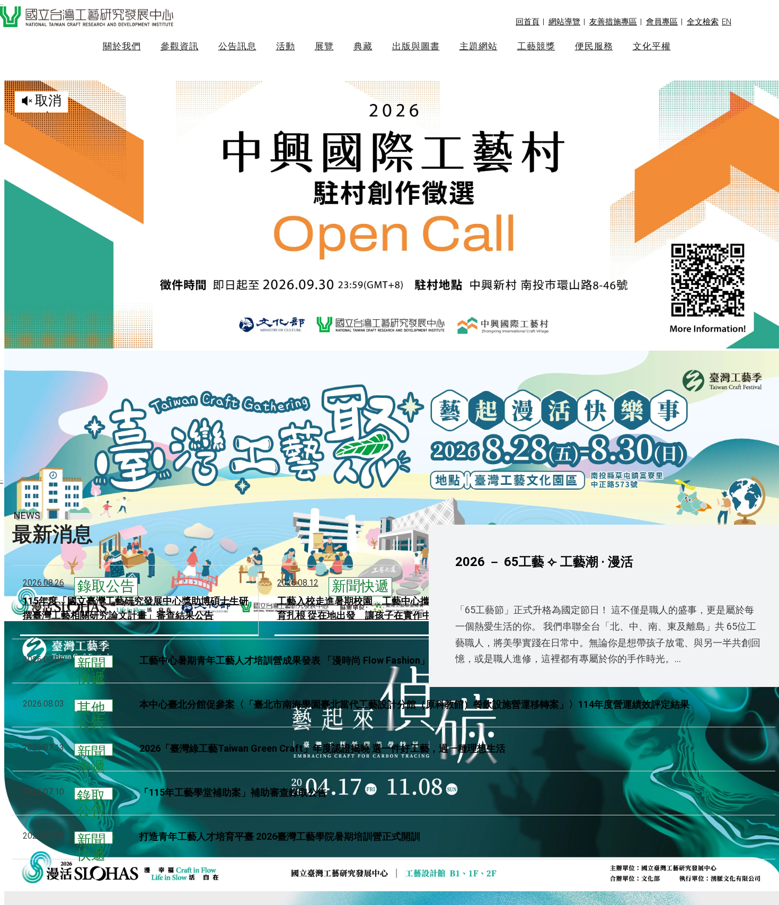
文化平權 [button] (652, 46)
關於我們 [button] (122, 46)
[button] (703, 22)
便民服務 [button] (594, 46)
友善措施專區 (613, 22)
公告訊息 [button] (237, 46)
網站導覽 (564, 22)
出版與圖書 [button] (416, 46)
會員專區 (662, 22)
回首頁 (527, 22)
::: (1, 481)
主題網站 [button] (478, 46)
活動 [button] (285, 46)
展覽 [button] (324, 46)
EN (726, 22)
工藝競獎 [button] (536, 46)
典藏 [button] (363, 46)
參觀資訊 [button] (180, 46)
